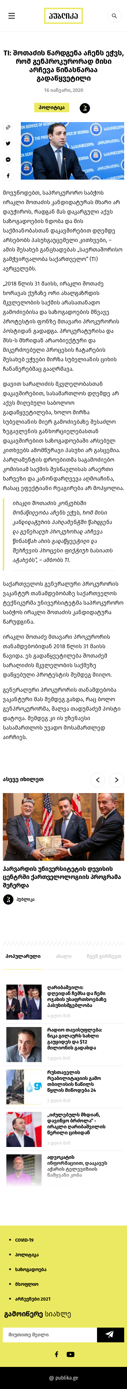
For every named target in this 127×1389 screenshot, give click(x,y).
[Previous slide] (97, 780)
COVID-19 (24, 1240)
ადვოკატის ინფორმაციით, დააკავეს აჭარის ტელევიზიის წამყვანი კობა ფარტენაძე (77, 1166)
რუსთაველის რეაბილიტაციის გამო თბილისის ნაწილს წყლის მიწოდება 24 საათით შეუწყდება (74, 1081)
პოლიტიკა (52, 107)
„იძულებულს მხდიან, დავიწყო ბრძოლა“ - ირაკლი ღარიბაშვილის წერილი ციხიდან (76, 1124)
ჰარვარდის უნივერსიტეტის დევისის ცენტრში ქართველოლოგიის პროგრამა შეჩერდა (62, 877)
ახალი (64, 956)
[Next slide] (116, 780)
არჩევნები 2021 (32, 1299)
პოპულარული (23, 956)
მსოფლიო (26, 1284)
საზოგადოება (31, 1269)
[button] (114, 16)
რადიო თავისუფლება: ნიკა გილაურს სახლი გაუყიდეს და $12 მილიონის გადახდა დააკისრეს (74, 1039)
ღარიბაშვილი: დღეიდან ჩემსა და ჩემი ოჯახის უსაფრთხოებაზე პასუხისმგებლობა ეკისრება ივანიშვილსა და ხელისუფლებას (77, 997)
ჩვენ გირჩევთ (104, 956)
